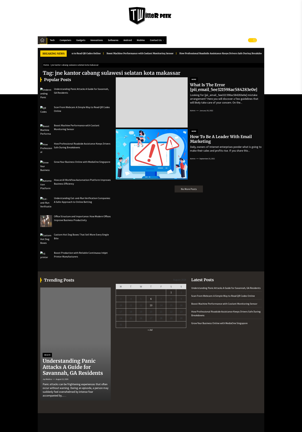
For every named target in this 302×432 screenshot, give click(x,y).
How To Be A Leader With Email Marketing (221, 139)
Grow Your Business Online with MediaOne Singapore (219, 323)
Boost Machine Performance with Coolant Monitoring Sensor (131, 53)
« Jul (150, 329)
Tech (52, 40)
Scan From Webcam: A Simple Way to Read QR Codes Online (223, 295)
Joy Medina (47, 379)
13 (151, 305)
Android (127, 40)
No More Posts (189, 189)
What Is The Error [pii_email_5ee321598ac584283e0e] (223, 87)
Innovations (96, 40)
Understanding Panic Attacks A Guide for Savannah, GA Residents (73, 367)
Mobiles (141, 40)
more (194, 79)
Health (47, 355)
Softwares (113, 40)
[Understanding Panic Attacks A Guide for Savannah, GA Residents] (75, 344)
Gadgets (80, 40)
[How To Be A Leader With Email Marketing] (152, 154)
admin (193, 110)
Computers (65, 40)
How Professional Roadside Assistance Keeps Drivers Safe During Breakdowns (214, 53)
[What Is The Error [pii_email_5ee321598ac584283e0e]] (152, 102)
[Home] (42, 40)
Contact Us (156, 40)
